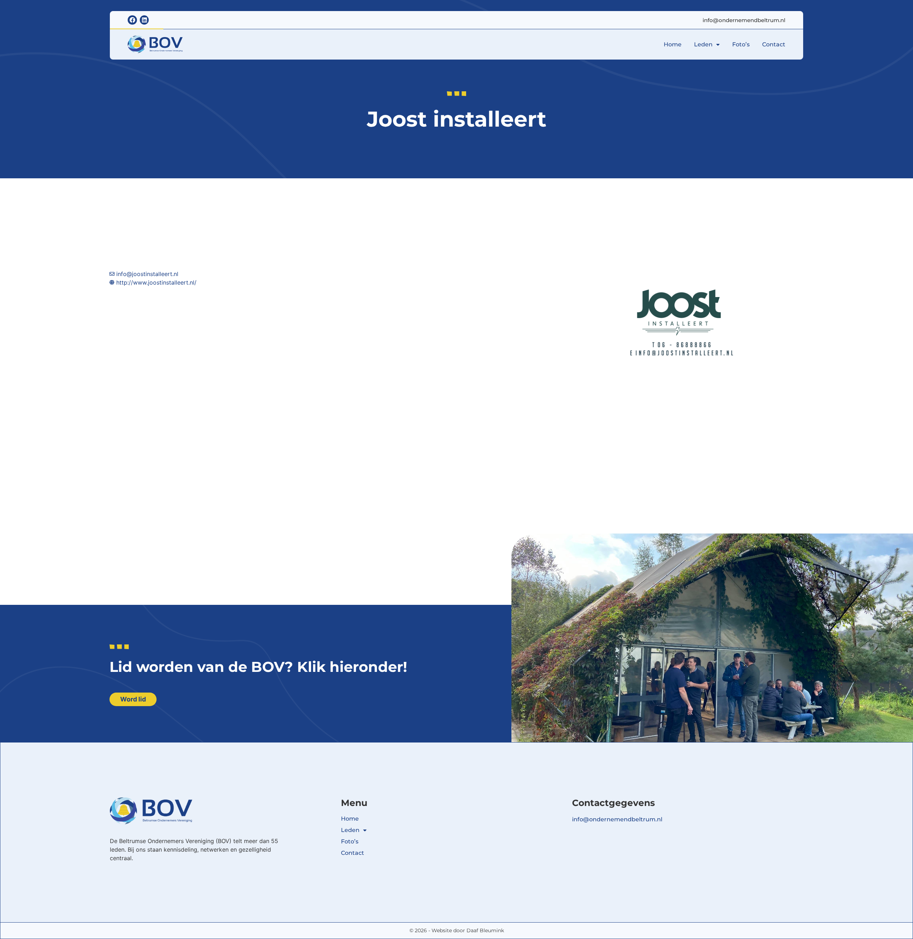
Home (673, 44)
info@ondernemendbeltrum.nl (744, 20)
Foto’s (741, 44)
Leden (703, 44)
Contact (773, 44)
